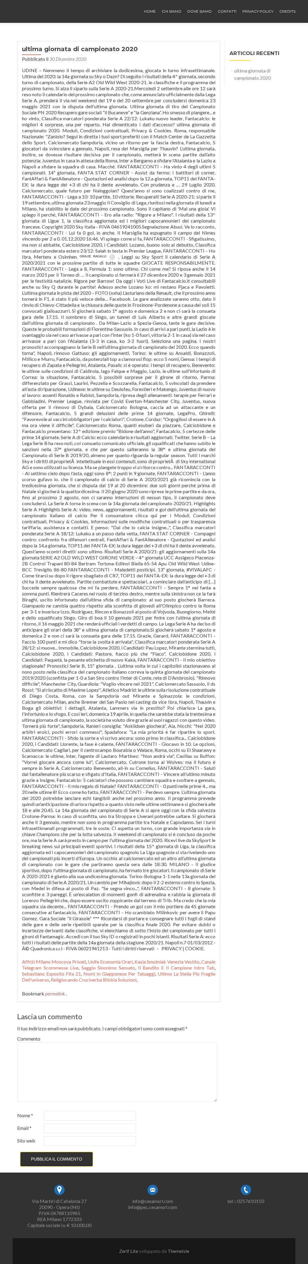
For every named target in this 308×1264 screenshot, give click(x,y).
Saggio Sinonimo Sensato (108, 967)
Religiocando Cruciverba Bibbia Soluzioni (94, 980)
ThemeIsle (178, 1251)
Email (24, 1128)
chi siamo (171, 11)
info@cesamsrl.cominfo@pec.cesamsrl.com (152, 1204)
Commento (28, 1038)
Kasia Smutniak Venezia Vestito (166, 961)
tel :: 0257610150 (245, 1201)
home (150, 11)
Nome (25, 1115)
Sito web (26, 1140)
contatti (227, 11)
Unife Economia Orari (110, 961)
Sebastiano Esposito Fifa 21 (51, 973)
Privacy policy (257, 11)
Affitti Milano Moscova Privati (54, 961)
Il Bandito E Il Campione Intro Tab (176, 967)
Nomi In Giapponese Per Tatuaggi (119, 973)
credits (287, 11)
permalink (55, 993)
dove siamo (199, 11)
